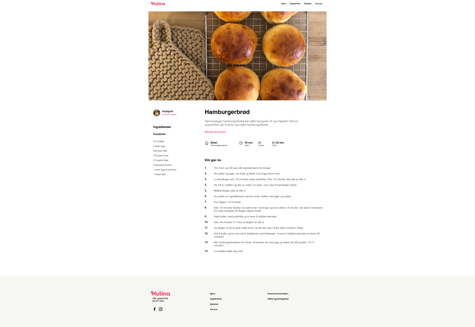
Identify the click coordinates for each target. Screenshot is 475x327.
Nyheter (214, 304)
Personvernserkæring (279, 293)
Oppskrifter (216, 298)
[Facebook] (154, 309)
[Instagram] (160, 309)
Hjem (212, 293)
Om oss (213, 309)
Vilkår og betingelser (278, 298)
